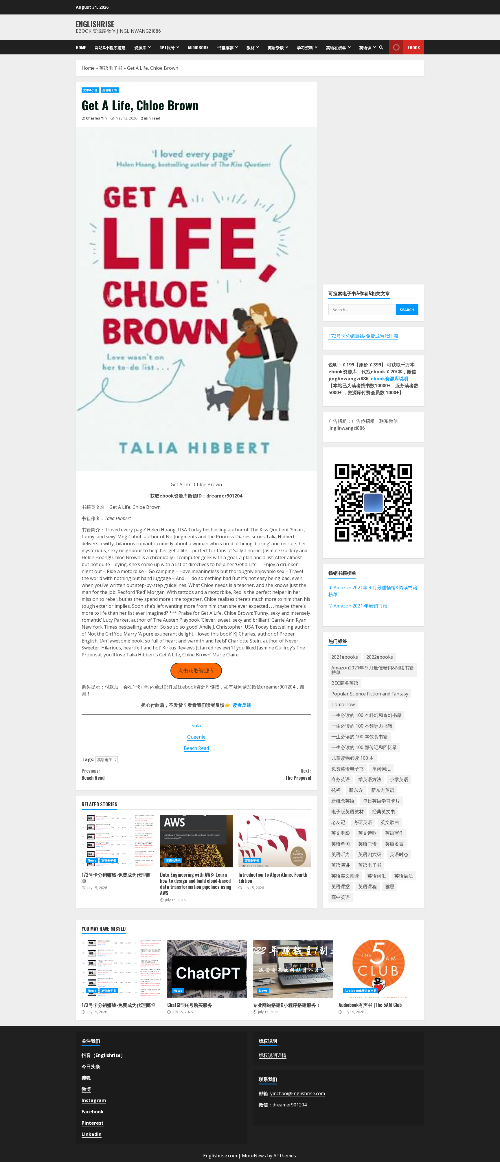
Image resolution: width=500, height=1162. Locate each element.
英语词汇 (376, 876)
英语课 (365, 47)
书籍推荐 (225, 47)
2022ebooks (379, 657)
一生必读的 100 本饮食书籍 (359, 736)
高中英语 (340, 897)
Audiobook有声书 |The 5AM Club (378, 969)
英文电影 (340, 833)
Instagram (94, 1100)
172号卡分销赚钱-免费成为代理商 (363, 336)
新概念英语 (342, 801)
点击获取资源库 (196, 670)
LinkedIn (92, 1134)
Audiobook (198, 47)
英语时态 (399, 854)
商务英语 (340, 779)
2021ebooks (344, 657)
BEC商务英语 (345, 683)
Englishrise (95, 24)
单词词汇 (381, 769)
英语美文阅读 (345, 876)
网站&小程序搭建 (110, 47)
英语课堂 (340, 886)
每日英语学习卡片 (381, 801)
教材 (251, 47)
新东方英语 (382, 790)
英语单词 (340, 843)
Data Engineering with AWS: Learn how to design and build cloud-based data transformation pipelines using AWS (196, 841)
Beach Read (196, 748)
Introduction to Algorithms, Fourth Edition (274, 841)
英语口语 (367, 843)
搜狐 (86, 1078)
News (92, 860)
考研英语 (363, 822)
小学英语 (399, 779)
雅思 (389, 886)
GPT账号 (167, 47)
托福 (336, 790)
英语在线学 (336, 47)
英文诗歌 (367, 833)
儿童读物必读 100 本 (352, 758)
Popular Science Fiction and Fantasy (369, 694)
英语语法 (403, 876)
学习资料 (305, 47)
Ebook (414, 47)
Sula (196, 725)
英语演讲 (340, 865)
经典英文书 (383, 811)
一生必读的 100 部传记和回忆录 (364, 747)
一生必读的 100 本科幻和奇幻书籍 (366, 715)
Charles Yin (96, 118)
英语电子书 (110, 68)
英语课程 (367, 886)
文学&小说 (90, 90)
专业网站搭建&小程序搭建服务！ (293, 969)
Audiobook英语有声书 (360, 991)
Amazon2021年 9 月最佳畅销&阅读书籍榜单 (372, 669)
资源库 (140, 47)
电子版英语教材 (347, 811)
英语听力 (340, 854)
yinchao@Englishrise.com (297, 1093)
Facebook (93, 1111)
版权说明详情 (272, 1055)
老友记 (338, 822)
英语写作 (394, 833)
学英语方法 (369, 779)
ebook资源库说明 (389, 378)
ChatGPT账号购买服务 (207, 969)
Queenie (196, 737)
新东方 (356, 790)
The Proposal (298, 774)
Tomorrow (343, 704)
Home (81, 47)
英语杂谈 (276, 47)
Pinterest (93, 1123)
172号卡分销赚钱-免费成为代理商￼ (118, 841)
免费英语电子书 (347, 769)
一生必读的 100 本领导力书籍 (361, 726)
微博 (86, 1089)
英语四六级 (369, 854)
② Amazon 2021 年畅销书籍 (357, 605)
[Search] (381, 47)
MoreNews (254, 1155)
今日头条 (91, 1066)
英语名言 (394, 843)
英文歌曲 (389, 822)
